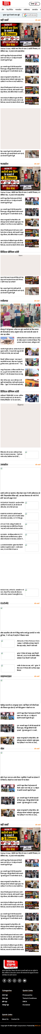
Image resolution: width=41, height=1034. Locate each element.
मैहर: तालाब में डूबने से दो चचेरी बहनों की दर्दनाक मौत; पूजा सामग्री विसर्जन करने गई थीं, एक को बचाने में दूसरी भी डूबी (12, 153)
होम (3, 10)
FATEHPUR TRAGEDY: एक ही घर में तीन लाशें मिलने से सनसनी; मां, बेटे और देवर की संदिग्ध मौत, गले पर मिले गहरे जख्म (12, 505)
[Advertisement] (20, 128)
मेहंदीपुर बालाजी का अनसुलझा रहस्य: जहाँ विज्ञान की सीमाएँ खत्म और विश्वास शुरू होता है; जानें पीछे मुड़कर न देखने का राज (20, 706)
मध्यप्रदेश (18, 10)
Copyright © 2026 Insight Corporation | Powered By (20, 1025)
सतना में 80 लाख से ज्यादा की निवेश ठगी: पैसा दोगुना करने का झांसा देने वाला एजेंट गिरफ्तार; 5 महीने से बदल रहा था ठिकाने (12, 280)
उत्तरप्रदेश (35, 10)
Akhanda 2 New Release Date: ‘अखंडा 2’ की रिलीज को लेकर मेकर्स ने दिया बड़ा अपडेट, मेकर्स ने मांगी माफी (28, 643)
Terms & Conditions (30, 998)
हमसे (34, 4)
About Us (5, 1019)
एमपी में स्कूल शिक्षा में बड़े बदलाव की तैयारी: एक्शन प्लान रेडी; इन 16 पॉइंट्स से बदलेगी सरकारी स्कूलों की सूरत (11, 58)
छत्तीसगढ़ (27, 10)
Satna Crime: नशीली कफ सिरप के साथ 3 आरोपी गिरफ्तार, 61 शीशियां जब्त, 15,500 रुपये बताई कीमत (20, 50)
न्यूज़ (5, 998)
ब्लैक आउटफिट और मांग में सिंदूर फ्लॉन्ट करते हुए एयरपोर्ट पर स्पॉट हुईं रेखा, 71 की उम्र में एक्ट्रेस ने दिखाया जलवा (20, 634)
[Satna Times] (6, 4)
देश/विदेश (10, 10)
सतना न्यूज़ (5, 995)
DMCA (25, 1001)
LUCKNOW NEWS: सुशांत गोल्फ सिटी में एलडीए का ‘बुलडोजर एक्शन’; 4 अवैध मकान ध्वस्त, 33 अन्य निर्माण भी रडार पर (12, 547)
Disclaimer (26, 1005)
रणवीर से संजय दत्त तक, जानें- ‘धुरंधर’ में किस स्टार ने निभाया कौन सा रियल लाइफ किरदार (28, 668)
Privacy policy (27, 995)
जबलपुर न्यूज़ (5, 1005)
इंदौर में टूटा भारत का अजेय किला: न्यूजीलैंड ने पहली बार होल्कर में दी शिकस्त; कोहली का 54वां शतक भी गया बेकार (20, 778)
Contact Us (15, 1019)
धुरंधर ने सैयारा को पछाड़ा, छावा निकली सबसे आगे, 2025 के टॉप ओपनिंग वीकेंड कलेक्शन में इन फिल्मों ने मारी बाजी (28, 655)
